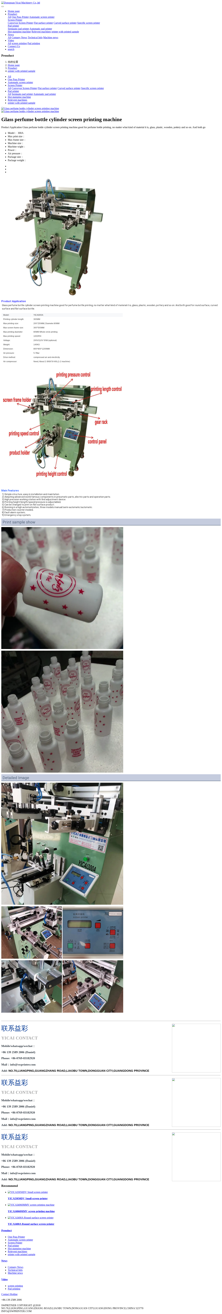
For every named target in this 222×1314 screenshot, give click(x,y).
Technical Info (35, 37)
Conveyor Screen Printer (20, 22)
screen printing (19, 43)
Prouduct (12, 14)
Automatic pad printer (41, 28)
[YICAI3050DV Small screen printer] (28, 1192)
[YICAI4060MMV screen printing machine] (31, 1204)
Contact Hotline (9, 1294)
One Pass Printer (20, 17)
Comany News (19, 37)
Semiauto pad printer (18, 28)
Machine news (50, 37)
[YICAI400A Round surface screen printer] (30, 1217)
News (11, 34)
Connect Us (14, 46)
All (9, 17)
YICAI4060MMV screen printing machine (31, 1211)
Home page (14, 11)
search (11, 49)
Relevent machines (41, 31)
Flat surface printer (43, 22)
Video (11, 40)
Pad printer (13, 25)
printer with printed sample (65, 31)
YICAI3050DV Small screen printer (28, 1198)
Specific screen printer (88, 22)
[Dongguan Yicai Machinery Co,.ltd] (111, 2)
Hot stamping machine (19, 31)
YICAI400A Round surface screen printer (31, 1224)
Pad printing (33, 43)
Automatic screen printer (41, 17)
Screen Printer (15, 20)
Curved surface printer (65, 22)
